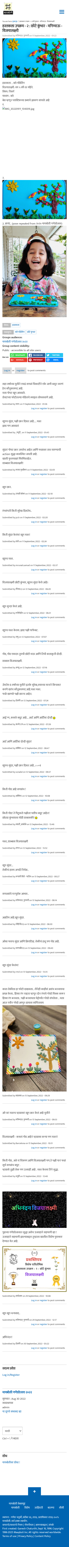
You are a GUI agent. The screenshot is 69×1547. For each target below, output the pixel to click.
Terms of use (9, 1536)
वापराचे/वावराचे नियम (12, 1525)
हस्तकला (15, 325)
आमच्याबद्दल (41, 1525)
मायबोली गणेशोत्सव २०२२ (14, 341)
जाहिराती (38, 1507)
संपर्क (51, 1525)
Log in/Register (11, 1375)
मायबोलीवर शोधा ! (11, 1462)
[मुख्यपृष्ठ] (8, 8)
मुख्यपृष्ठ (14, 21)
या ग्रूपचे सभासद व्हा (11, 1411)
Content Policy (43, 1536)
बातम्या (51, 1507)
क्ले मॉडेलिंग (20, 332)
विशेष (27, 1507)
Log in (7, 370)
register (21, 370)
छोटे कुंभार (31, 332)
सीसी (61, 1507)
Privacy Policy (25, 1536)
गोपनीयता (29, 1525)
